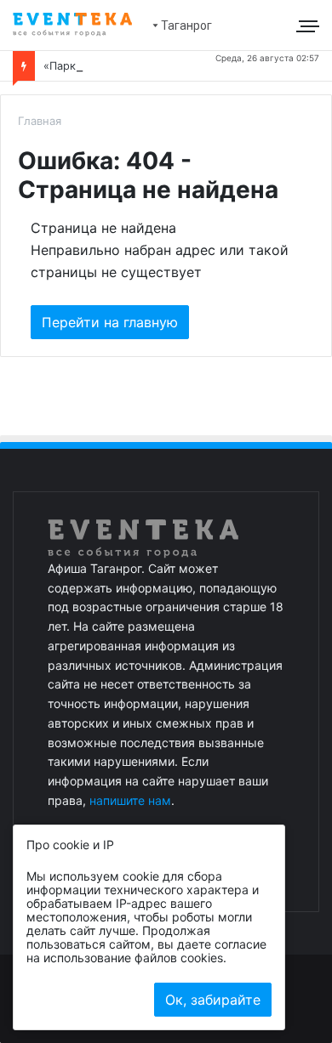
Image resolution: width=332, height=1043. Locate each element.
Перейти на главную (110, 322)
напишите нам (130, 800)
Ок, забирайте (212, 999)
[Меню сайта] (310, 25)
